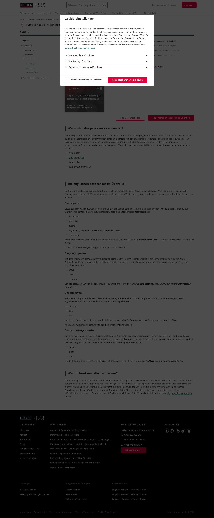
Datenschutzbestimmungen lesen (80, 48)
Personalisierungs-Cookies (85, 67)
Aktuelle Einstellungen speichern (85, 80)
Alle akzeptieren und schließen (127, 79)
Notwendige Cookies (81, 55)
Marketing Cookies (80, 61)
